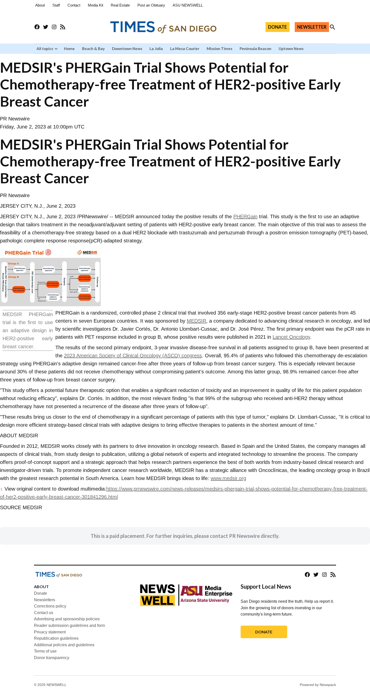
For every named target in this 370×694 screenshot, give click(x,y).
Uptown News (291, 48)
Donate (40, 593)
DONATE (277, 27)
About (40, 5)
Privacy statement (50, 632)
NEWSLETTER (311, 27)
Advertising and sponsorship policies (67, 619)
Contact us (43, 613)
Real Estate (120, 5)
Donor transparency (51, 658)
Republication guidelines (56, 638)
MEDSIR (196, 321)
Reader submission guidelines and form (69, 625)
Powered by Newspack (318, 685)
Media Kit (95, 5)
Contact (73, 5)
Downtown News (127, 48)
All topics (44, 48)
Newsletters (44, 600)
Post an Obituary (151, 5)
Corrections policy (50, 606)
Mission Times (219, 48)
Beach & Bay (93, 48)
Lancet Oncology (291, 337)
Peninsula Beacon (255, 48)
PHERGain (245, 216)
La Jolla (156, 48)
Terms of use (45, 651)
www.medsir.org (228, 478)
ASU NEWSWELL (188, 5)
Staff (56, 5)
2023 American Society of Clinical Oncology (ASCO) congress (133, 355)
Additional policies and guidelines (64, 645)
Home (69, 48)
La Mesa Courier (184, 48)
